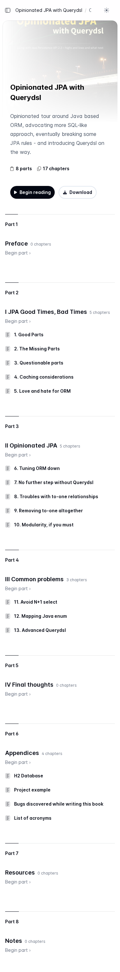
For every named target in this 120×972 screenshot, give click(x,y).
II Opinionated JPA (31, 445)
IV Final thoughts (29, 684)
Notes (13, 940)
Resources (20, 872)
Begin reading (35, 192)
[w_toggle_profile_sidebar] (114, 10)
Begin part (18, 253)
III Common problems (34, 579)
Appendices (22, 753)
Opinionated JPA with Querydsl (48, 10)
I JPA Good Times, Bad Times (46, 311)
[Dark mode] (106, 10)
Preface (16, 243)
